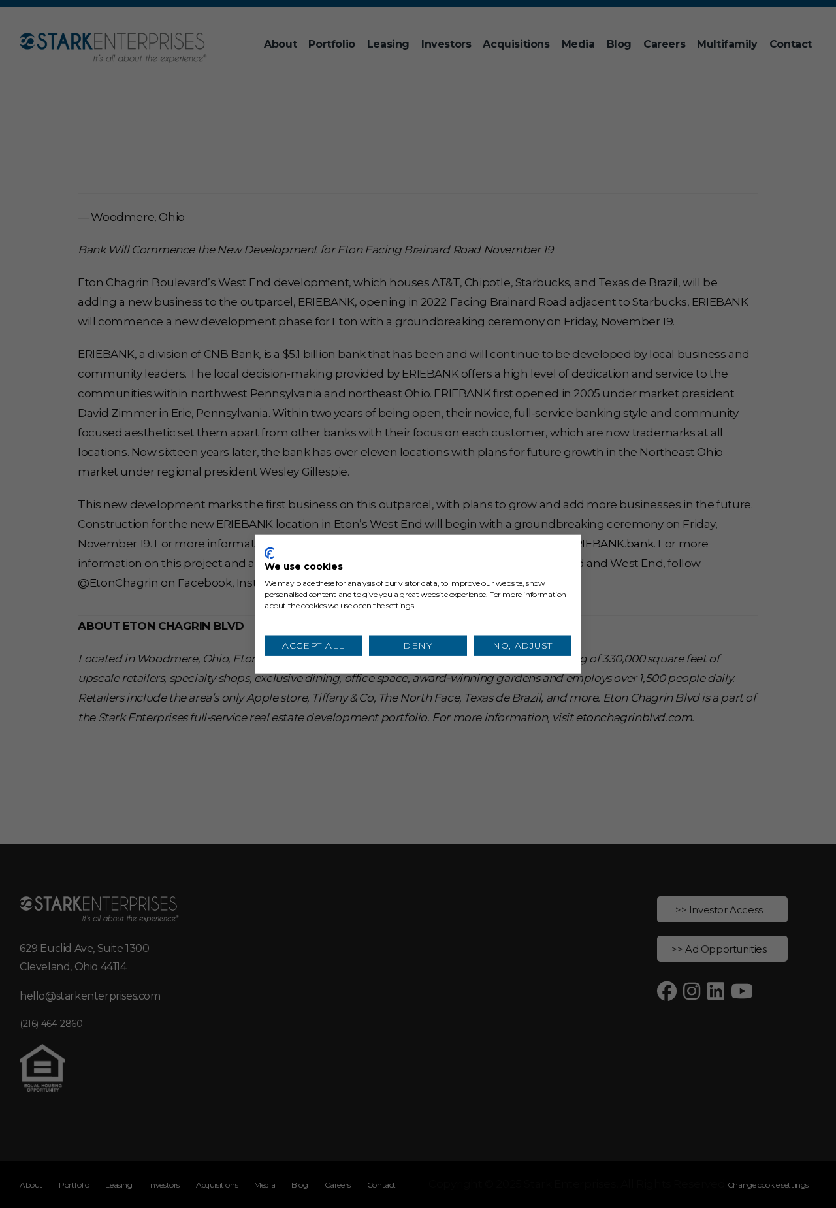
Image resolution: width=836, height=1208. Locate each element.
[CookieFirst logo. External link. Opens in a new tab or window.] (269, 553)
